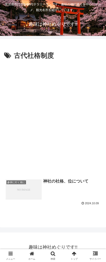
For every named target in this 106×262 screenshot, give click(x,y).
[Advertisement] (53, 117)
